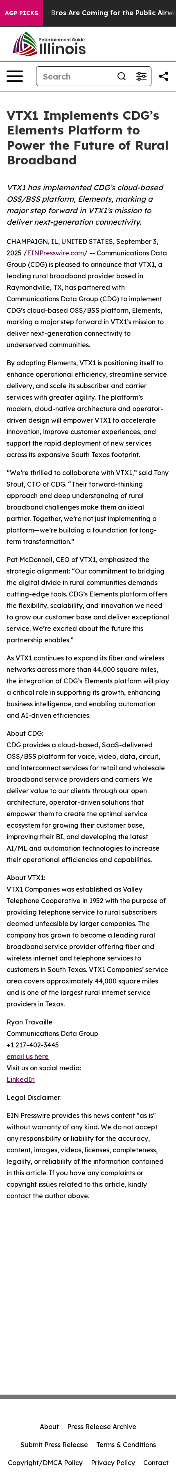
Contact (156, 1463)
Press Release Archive (101, 1426)
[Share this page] (163, 76)
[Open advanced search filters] (141, 76)
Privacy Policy (113, 1463)
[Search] (121, 76)
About (49, 1426)
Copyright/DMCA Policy (45, 1463)
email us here (28, 1056)
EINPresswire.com (55, 253)
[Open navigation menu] (15, 76)
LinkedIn (21, 1079)
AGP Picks (21, 13)
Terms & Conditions (126, 1445)
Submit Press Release (54, 1445)
